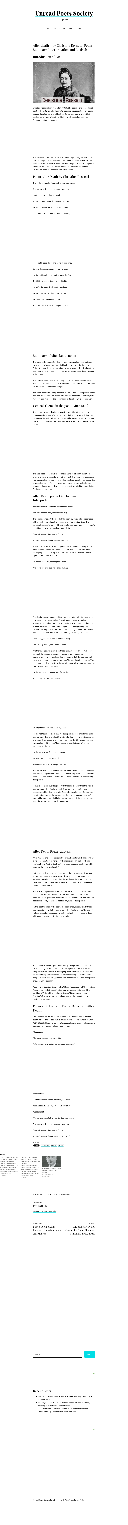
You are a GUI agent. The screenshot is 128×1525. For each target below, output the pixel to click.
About (70, 28)
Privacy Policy (79, 1500)
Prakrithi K (38, 1194)
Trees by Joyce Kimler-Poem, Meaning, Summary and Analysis (51, 1170)
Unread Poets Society (64, 13)
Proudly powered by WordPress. (62, 1500)
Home (79, 28)
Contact (62, 28)
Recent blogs (51, 28)
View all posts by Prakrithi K (44, 1211)
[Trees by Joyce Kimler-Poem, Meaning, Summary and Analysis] (51, 1161)
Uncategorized (65, 1194)
